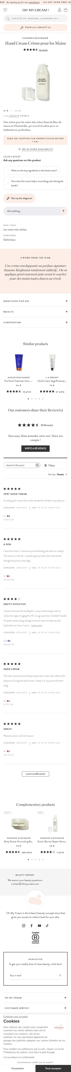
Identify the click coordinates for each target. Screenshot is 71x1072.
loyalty (14, 116)
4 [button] (39, 398)
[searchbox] (19, 465)
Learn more (36, 625)
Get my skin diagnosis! (21, 198)
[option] (35, 140)
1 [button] (28, 398)
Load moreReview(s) (35, 774)
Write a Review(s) (35, 448)
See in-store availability (37, 149)
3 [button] (35, 398)
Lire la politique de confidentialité (18, 1057)
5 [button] (42, 398)
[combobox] (57, 474)
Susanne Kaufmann (35, 38)
